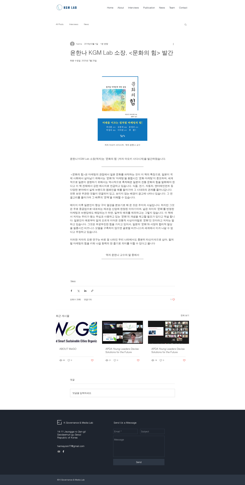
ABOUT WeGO (67, 348)
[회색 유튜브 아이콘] (58, 451)
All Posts (60, 24)
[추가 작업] (173, 44)
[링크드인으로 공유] (85, 290)
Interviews (73, 24)
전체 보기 (185, 315)
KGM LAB (70, 7)
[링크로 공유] (92, 290)
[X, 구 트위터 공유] (78, 290)
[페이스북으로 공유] (71, 290)
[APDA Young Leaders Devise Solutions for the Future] (122, 332)
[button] (185, 24)
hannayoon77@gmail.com (70, 446)
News (86, 24)
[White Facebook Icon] (63, 451)
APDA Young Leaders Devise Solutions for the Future (122, 350)
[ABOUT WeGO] (76, 332)
